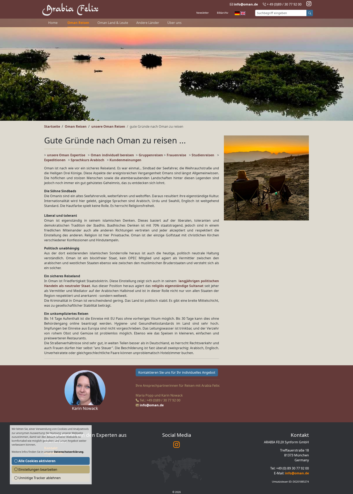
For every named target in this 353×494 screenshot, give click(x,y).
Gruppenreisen (151, 155)
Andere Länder (147, 22)
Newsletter (202, 13)
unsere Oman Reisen (108, 126)
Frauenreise (176, 155)
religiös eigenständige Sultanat (177, 286)
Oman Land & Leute (112, 22)
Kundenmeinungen (125, 160)
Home (53, 22)
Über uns (174, 22)
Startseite (52, 126)
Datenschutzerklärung (68, 452)
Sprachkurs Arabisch (87, 160)
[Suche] (309, 13)
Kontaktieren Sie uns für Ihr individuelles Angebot (176, 372)
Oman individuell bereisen (112, 155)
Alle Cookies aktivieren (37, 461)
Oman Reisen (78, 22)
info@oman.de (246, 4)
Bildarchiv (222, 13)
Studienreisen (203, 155)
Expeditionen (56, 160)
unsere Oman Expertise (66, 155)
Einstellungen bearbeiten (37, 469)
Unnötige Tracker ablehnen (39, 478)
